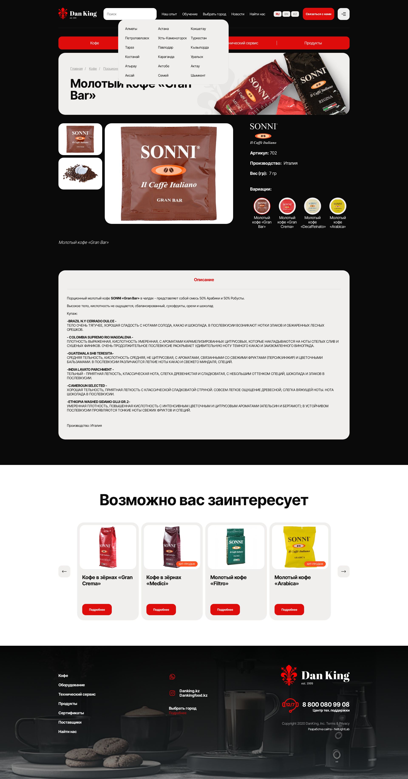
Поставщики (69, 722)
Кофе (94, 43)
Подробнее (97, 609)
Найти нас (257, 14)
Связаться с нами (318, 14)
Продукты (313, 43)
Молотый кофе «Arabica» (293, 580)
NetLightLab (342, 729)
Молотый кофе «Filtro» (228, 580)
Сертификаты (71, 713)
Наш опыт (169, 14)
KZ (295, 14)
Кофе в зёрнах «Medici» (163, 580)
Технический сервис (240, 43)
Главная (76, 68)
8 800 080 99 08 (326, 704)
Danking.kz (190, 691)
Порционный (113, 68)
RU (277, 14)
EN (286, 14)
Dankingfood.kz (194, 695)
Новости (237, 14)
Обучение (190, 14)
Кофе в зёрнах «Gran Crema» (107, 580)
